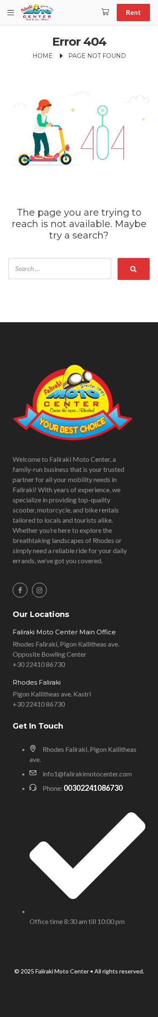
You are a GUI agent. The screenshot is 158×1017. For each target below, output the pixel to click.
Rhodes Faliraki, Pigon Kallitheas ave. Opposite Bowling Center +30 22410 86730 (66, 654)
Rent (133, 12)
